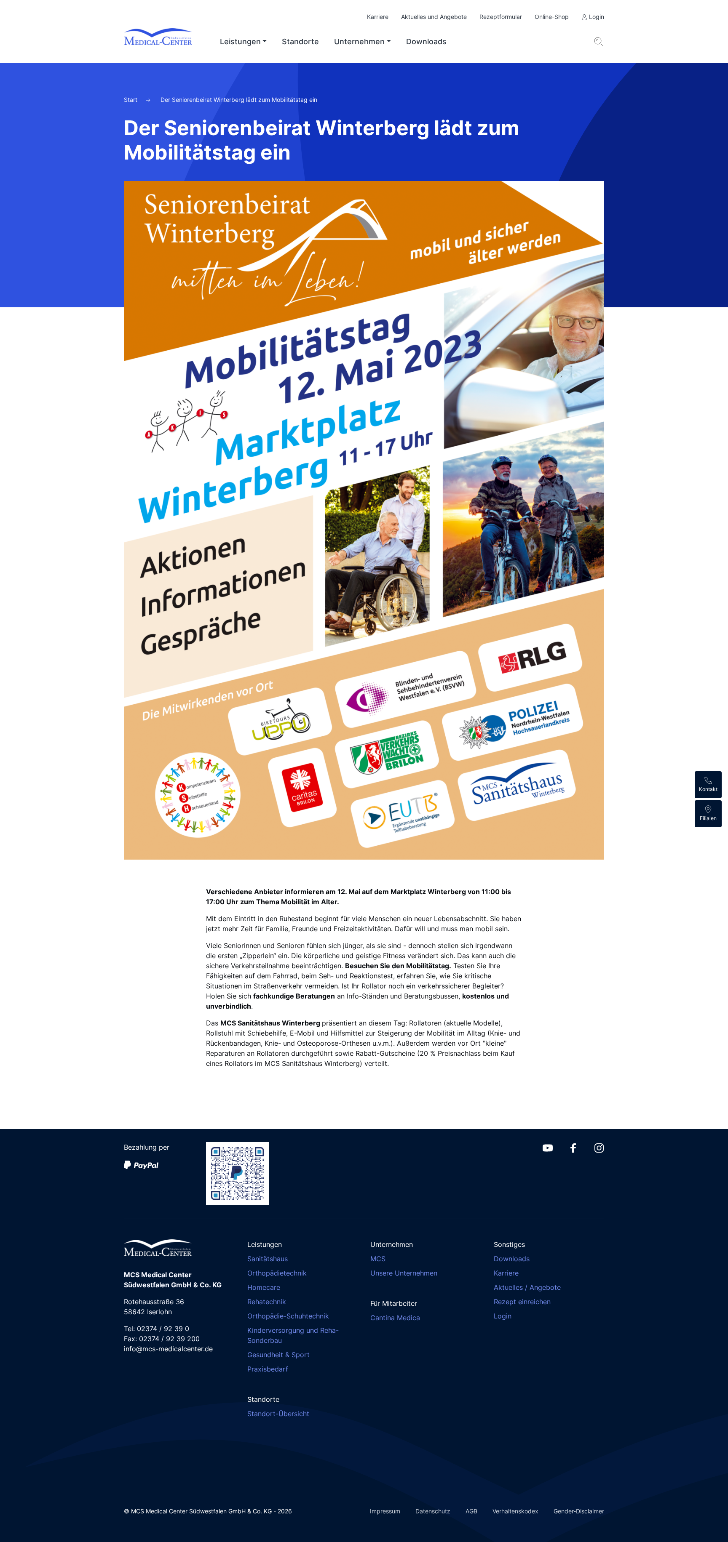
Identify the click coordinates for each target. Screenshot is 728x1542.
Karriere (377, 16)
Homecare (263, 1287)
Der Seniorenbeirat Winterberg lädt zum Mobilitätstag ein (239, 99)
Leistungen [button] (240, 41)
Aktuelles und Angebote (434, 16)
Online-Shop (552, 16)
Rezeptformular (500, 16)
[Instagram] (599, 1147)
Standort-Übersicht (278, 1413)
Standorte (300, 41)
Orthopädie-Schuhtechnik (288, 1316)
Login (595, 16)
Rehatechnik (266, 1301)
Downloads (426, 41)
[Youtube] (548, 1147)
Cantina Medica (395, 1317)
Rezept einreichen (522, 1301)
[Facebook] (573, 1147)
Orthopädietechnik (277, 1273)
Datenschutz (432, 1511)
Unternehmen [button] (359, 41)
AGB (471, 1511)
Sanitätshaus (267, 1258)
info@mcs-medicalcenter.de (168, 1349)
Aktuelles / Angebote (527, 1287)
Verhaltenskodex (515, 1511)
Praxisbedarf (267, 1369)
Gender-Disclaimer (579, 1511)
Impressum (385, 1511)
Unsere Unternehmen (403, 1273)
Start (131, 99)
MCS (377, 1258)
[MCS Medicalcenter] (165, 41)
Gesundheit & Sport (278, 1354)
